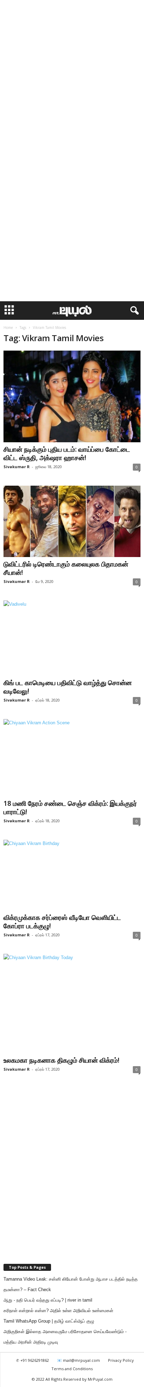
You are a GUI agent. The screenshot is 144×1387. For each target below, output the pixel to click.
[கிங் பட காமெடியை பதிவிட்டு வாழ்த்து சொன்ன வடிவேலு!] (72, 638)
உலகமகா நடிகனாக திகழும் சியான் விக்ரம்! (61, 1060)
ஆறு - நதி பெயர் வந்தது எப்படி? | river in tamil (47, 1300)
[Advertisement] (72, 75)
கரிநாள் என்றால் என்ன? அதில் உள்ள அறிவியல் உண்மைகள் (58, 1310)
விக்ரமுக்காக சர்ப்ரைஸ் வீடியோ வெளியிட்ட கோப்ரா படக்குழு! (62, 921)
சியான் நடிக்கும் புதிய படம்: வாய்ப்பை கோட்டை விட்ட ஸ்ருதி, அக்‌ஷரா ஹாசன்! (66, 453)
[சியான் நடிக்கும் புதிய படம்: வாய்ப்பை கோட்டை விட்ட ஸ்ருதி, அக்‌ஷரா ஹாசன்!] (72, 396)
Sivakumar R (16, 466)
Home (8, 327)
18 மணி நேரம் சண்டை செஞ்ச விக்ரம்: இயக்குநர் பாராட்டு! (70, 807)
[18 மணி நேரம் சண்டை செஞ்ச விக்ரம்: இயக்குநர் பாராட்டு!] (72, 757)
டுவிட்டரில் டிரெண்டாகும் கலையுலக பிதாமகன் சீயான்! (65, 568)
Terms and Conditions (72, 1368)
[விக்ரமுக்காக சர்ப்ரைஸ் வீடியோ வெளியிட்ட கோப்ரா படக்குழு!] (72, 875)
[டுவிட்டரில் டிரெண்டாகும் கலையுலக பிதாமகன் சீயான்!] (72, 521)
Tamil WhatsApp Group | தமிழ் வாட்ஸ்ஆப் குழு (48, 1321)
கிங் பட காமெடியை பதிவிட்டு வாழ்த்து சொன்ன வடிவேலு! (67, 687)
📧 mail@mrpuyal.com (78, 1360)
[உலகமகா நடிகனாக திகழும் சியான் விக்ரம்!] (72, 1003)
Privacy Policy (121, 1360)
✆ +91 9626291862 (32, 1360)
